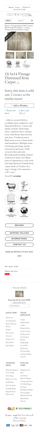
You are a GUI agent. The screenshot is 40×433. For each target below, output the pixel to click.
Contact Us (10, 339)
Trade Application (25, 321)
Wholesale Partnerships (25, 349)
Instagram (22, 2)
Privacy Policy (19, 420)
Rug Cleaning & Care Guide (12, 371)
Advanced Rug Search (25, 355)
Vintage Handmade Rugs (26, 388)
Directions (10, 333)
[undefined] (19, 41)
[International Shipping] (19, 239)
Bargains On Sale (25, 371)
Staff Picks (10, 382)
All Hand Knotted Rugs (25, 377)
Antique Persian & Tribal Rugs (26, 382)
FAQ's (8, 330)
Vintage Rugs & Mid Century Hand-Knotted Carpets (19, 27)
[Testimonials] (19, 227)
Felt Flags (9, 376)
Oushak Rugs (11, 389)
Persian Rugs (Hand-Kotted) (26, 394)
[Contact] (19, 245)
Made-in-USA (11, 379)
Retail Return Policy (11, 325)
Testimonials (11, 321)
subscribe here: (19, 302)
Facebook (15, 2)
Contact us (18, 94)
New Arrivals (11, 385)
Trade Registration (25, 326)
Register (11, 7)
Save (8, 274)
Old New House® (25, 415)
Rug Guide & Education (11, 393)
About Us (9, 318)
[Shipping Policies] (19, 233)
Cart (19, 9)
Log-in (17, 7)
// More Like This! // (24, 111)
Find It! (20, 20)
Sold (16, 266)
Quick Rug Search (24, 399)
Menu (8, 20)
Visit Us (9, 336)
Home (7, 26)
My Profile (10, 346)
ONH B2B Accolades (24, 344)
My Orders (10, 342)
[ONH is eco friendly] (19, 410)
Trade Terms (25, 331)
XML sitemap (20, 418)
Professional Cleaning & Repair (25, 337)
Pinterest (19, 2)
